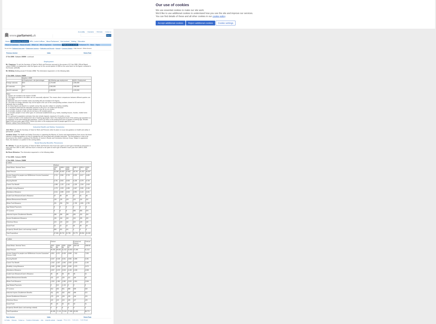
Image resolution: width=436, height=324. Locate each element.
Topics (98, 45)
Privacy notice (67, 320)
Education (81, 41)
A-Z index (7, 320)
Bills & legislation (45, 45)
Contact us (108, 32)
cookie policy (219, 16)
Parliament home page (18, 48)
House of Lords (25, 45)
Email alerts (91, 32)
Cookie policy (75, 320)
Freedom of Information (32, 320)
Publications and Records (47, 48)
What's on (35, 45)
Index (49, 53)
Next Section (10, 317)
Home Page (87, 53)
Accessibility (81, 32)
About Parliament (52, 41)
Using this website (50, 320)
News (92, 45)
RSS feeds (100, 32)
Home (7, 41)
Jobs (42, 320)
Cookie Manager (84, 320)
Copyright (59, 320)
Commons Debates (67, 48)
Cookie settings (225, 23)
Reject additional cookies (200, 23)
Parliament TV (84, 45)
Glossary (14, 320)
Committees (57, 45)
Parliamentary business (19, 41)
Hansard (58, 48)
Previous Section (11, 53)
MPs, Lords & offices (37, 41)
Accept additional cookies (170, 23)
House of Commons (11, 45)
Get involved (64, 41)
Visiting (73, 41)
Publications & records (70, 45)
